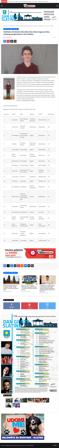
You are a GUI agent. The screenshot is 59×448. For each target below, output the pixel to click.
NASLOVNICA (15, 29)
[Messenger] (25, 265)
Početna (6, 25)
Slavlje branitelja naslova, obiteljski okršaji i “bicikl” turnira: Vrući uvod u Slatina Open (10, 287)
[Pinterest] (8, 41)
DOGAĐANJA (12, 25)
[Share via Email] (11, 41)
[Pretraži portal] (57, 6)
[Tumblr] (15, 265)
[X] (8, 265)
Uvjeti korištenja (30, 445)
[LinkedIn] (11, 265)
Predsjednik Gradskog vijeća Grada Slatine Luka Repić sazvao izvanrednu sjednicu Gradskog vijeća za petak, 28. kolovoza (47, 288)
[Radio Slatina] (29, 5)
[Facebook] (4, 41)
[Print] (15, 41)
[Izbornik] (2, 6)
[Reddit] (22, 265)
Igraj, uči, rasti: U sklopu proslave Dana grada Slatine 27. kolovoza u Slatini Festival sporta (29, 287)
